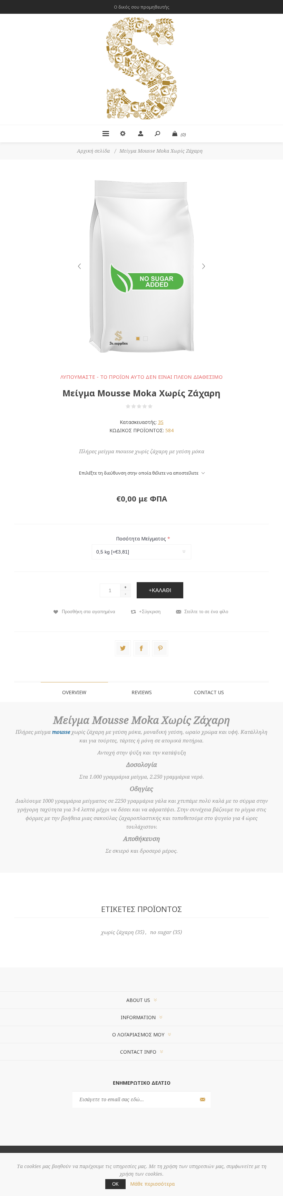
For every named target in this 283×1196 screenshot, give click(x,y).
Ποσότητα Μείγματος (141, 538)
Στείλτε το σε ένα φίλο (206, 611)
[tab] (74, 692)
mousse (61, 732)
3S (161, 422)
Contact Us (209, 692)
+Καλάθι (160, 590)
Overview (74, 692)
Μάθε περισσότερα (152, 1183)
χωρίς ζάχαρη (117, 932)
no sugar (161, 932)
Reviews (141, 692)
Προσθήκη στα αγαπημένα (88, 611)
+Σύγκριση (149, 611)
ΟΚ (115, 1184)
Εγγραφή (202, 1100)
